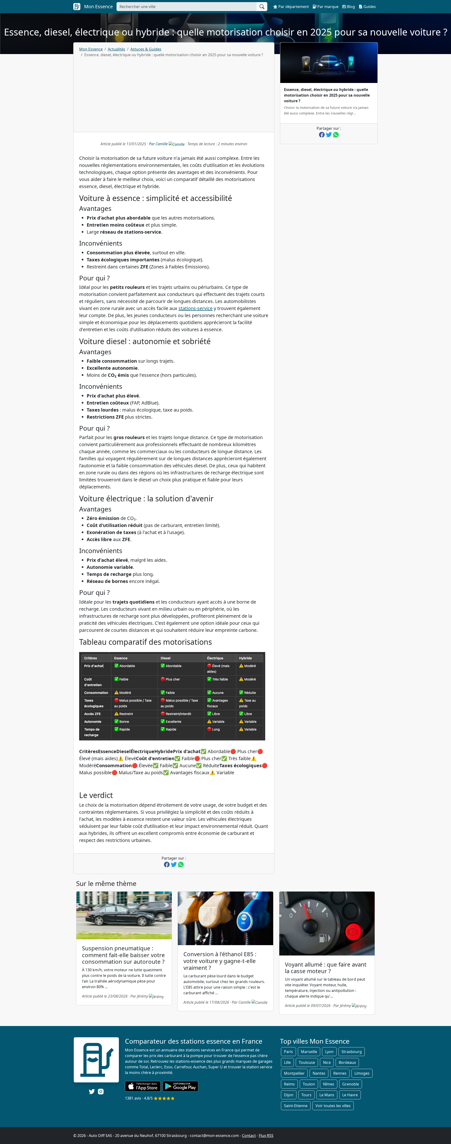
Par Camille (159, 143)
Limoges (361, 1073)
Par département (293, 6)
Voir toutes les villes (333, 1105)
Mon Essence (91, 49)
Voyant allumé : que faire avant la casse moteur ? (325, 967)
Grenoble (350, 1084)
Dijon (288, 1094)
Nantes (319, 1073)
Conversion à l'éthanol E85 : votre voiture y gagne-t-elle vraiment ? (219, 960)
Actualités (116, 49)
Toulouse (307, 1062)
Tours (306, 1094)
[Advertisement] (173, 93)
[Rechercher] (262, 6)
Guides (369, 6)
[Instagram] (100, 1091)
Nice (327, 1062)
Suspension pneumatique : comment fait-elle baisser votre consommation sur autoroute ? (123, 955)
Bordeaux (347, 1062)
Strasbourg (352, 1051)
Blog (350, 6)
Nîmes (328, 1084)
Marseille (309, 1051)
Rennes (339, 1073)
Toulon (309, 1084)
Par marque (327, 6)
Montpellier (294, 1073)
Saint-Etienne (295, 1105)
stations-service (196, 308)
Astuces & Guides (145, 49)
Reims (289, 1084)
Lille (287, 1062)
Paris (288, 1051)
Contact (249, 1135)
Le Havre (350, 1094)
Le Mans (326, 1094)
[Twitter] (91, 1091)
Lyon (329, 1051)
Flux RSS (266, 1135)
